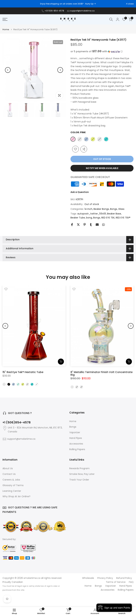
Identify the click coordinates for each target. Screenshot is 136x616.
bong (89, 217)
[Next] (60, 70)
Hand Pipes (75, 438)
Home (5, 29)
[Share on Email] (97, 224)
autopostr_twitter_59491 (91, 213)
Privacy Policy (105, 578)
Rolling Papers (77, 449)
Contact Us (9, 474)
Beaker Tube (77, 217)
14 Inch (88, 209)
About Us (7, 468)
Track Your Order (79, 479)
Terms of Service (116, 582)
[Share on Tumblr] (90, 224)
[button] (102, 51)
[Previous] (8, 70)
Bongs (113, 209)
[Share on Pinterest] (84, 224)
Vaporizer (74, 432)
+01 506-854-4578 (54, 10)
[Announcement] (68, 4)
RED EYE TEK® (123, 217)
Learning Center (11, 491)
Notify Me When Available (102, 168)
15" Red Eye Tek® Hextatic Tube (22, 372)
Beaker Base (114, 213)
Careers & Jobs (11, 479)
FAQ (131, 582)
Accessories (76, 443)
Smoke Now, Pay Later (82, 474)
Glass (121, 209)
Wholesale (88, 578)
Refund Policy (124, 578)
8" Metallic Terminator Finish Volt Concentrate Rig (101, 373)
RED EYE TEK (108, 217)
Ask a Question (79, 192)
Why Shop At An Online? (16, 496)
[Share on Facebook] (71, 224)
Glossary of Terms (13, 485)
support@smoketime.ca (82, 10)
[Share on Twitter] (78, 224)
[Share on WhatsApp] (103, 224)
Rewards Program (79, 468)
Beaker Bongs (101, 209)
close (7, 4)
